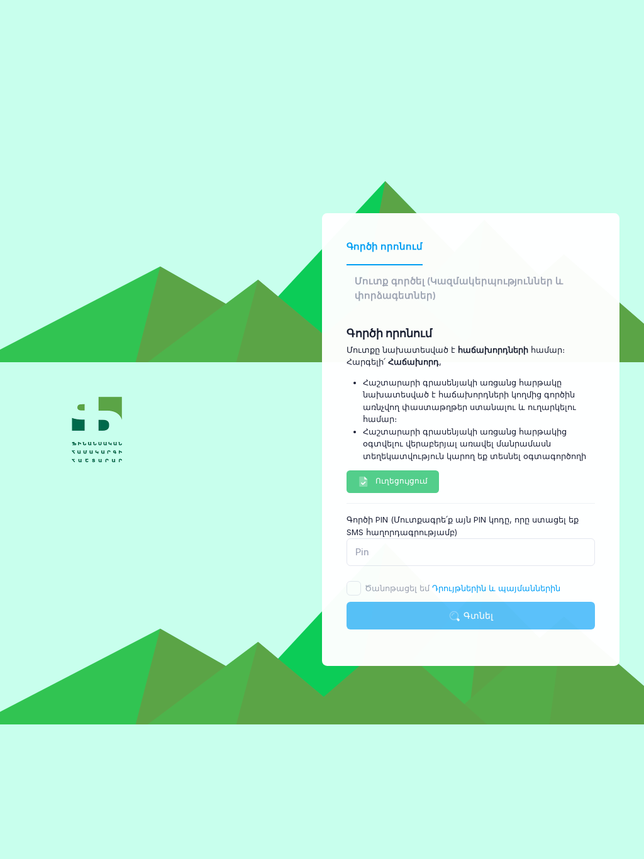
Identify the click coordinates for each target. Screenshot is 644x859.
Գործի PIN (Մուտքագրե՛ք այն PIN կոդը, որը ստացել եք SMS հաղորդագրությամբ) (463, 525)
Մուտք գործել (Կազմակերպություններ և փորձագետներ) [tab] (459, 288)
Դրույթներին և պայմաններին (496, 588)
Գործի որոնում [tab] (385, 246)
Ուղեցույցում (401, 480)
